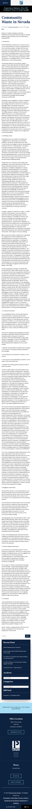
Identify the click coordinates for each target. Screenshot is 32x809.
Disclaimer (6, 798)
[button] (5, 3)
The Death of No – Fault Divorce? (12, 667)
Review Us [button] (16, 776)
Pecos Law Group (13, 27)
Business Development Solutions (15, 801)
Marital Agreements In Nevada (11, 647)
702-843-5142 (16, 768)
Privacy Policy (23, 798)
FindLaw (16, 803)
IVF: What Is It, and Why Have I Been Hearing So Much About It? (15, 657)
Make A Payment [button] (16, 782)
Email (27, 807)
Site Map (14, 798)
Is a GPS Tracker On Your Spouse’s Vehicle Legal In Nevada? (14, 663)
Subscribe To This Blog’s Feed (11, 695)
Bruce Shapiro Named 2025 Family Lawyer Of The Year (14, 652)
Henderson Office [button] (16, 732)
